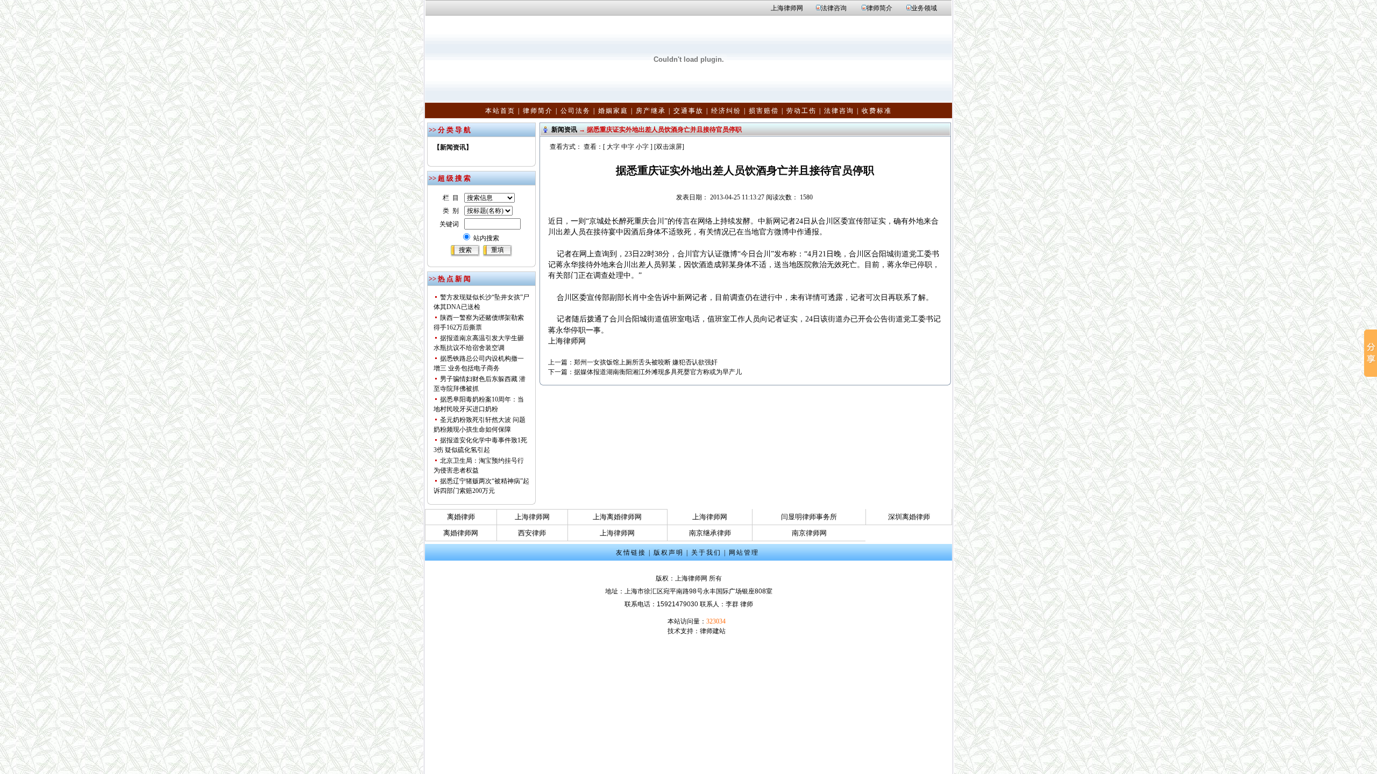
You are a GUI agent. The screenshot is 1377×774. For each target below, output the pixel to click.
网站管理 (744, 552)
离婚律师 (461, 517)
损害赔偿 (764, 110)
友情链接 (631, 552)
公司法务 (575, 110)
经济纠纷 (726, 110)
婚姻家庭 (613, 110)
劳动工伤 (801, 110)
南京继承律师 (710, 533)
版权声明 (669, 552)
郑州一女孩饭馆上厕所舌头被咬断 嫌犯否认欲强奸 (646, 362)
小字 (642, 146)
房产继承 (651, 110)
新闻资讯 (564, 129)
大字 (613, 146)
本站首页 (500, 110)
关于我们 (706, 552)
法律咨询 (834, 8)
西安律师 (532, 533)
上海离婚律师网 (617, 517)
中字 (627, 146)
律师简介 (879, 8)
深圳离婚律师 (909, 517)
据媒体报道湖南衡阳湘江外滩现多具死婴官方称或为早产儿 (658, 372)
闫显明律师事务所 (809, 517)
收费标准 (877, 110)
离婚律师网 (460, 533)
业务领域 (924, 8)
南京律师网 (809, 533)
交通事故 (688, 110)
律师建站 (713, 631)
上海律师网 (787, 8)
